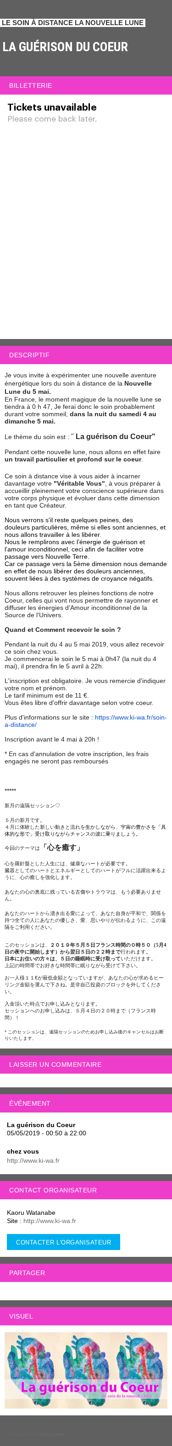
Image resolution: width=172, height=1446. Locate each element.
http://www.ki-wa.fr (33, 1160)
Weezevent (51, 1434)
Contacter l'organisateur (63, 1242)
